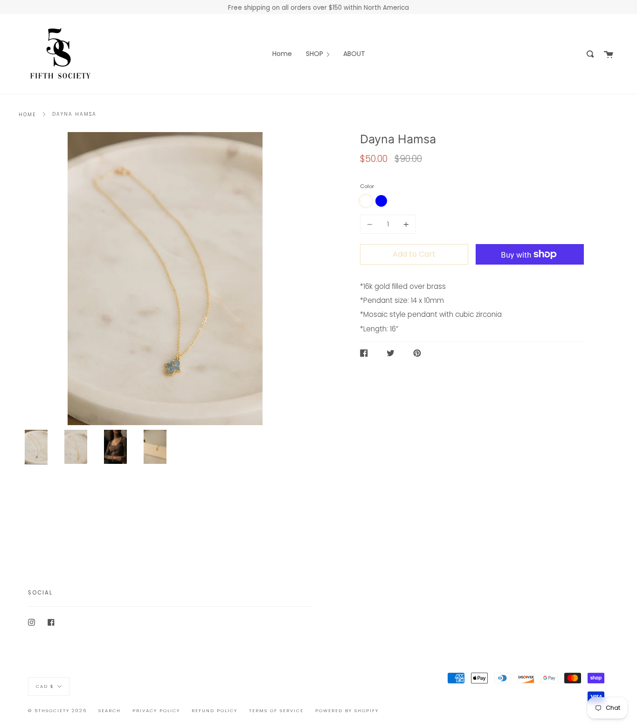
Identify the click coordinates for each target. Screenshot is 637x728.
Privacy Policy (156, 710)
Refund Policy (214, 710)
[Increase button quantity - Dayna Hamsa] (405, 224)
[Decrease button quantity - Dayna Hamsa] (371, 224)
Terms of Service (276, 710)
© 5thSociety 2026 (57, 710)
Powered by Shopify (347, 710)
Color (367, 186)
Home (27, 114)
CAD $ (45, 686)
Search (109, 710)
